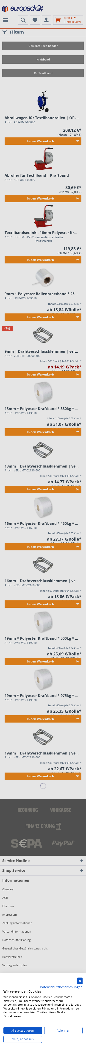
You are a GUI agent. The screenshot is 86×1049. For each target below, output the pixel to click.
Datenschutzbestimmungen (61, 987)
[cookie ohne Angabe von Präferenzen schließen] (80, 981)
